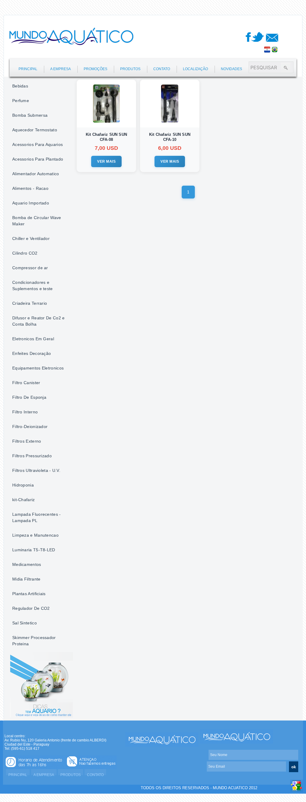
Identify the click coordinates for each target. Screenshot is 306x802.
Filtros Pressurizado (32, 455)
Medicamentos (26, 564)
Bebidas (20, 86)
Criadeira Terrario (29, 303)
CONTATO (161, 69)
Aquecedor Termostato (34, 129)
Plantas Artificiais (29, 593)
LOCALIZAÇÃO (195, 69)
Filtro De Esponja (29, 397)
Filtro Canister (26, 382)
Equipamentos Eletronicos (38, 368)
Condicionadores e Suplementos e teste (32, 285)
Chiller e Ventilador (31, 238)
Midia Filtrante (26, 579)
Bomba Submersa (30, 115)
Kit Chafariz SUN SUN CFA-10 (169, 137)
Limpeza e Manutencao (35, 535)
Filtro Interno (25, 412)
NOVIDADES (231, 69)
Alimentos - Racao (30, 188)
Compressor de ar (30, 267)
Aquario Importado (30, 203)
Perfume (20, 100)
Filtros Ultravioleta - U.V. (36, 470)
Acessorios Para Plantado (37, 159)
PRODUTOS (130, 69)
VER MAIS (106, 161)
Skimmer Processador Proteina (34, 640)
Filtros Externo (26, 441)
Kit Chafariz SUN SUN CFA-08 (106, 137)
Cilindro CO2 (25, 253)
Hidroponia (23, 485)
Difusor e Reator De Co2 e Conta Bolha (38, 321)
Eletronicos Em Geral (33, 338)
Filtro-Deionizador (30, 426)
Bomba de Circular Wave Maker (36, 220)
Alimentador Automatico (35, 173)
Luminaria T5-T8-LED (33, 549)
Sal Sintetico (24, 623)
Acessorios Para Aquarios (37, 144)
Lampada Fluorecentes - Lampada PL (36, 517)
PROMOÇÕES (95, 69)
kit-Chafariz (23, 499)
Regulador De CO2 (31, 608)
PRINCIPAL (28, 69)
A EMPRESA (60, 69)
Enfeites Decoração (31, 353)
